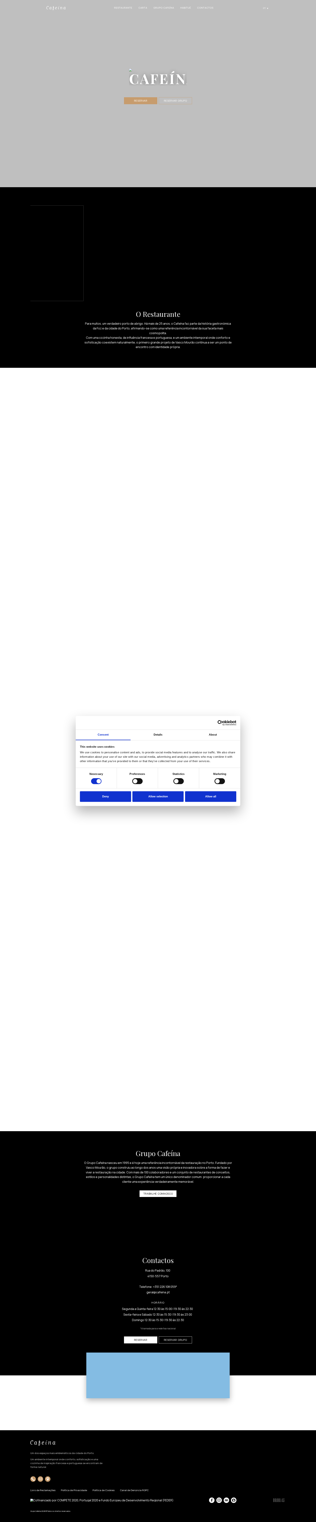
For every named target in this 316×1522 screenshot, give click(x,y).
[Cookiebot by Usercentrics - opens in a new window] (220, 723)
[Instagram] (219, 1500)
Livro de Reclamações (42, 1490)
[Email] (40, 1479)
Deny (105, 796)
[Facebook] (212, 1500)
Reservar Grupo (175, 100)
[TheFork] (233, 1500)
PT (265, 8)
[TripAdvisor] (226, 1500)
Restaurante (123, 8)
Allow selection (158, 796)
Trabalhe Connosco (158, 1193)
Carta (142, 8)
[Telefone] (33, 1479)
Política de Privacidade (74, 1490)
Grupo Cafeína (163, 8)
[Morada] (47, 1479)
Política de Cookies (103, 1490)
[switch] (137, 781)
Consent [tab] (103, 734)
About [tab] (213, 734)
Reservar (140, 100)
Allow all (210, 796)
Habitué (185, 8)
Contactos (205, 8)
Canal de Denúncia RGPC (134, 1490)
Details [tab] (158, 734)
